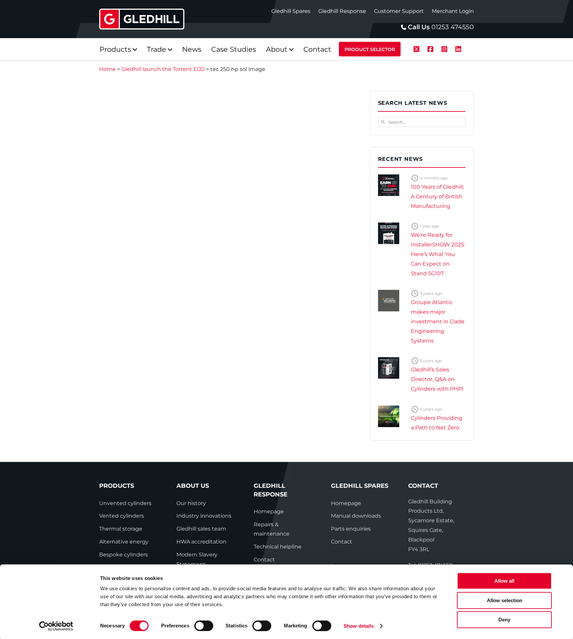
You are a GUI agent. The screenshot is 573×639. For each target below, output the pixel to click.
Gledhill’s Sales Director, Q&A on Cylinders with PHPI (437, 379)
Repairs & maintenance (271, 529)
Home (107, 69)
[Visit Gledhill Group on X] (417, 48)
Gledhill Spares (290, 11)
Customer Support (399, 11)
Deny (504, 619)
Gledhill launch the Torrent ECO (163, 69)
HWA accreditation (201, 542)
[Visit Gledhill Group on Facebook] (431, 48)
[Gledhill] (141, 19)
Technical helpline (277, 546)
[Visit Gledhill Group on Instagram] (445, 48)
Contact (264, 559)
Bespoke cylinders (123, 554)
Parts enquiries (351, 529)
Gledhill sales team (201, 529)
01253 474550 (452, 27)
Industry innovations (203, 516)
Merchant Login (453, 11)
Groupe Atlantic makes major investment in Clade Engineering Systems (438, 321)
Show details (359, 626)
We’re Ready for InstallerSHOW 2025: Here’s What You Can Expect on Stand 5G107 (438, 254)
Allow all (504, 581)
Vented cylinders (121, 516)
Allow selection (504, 600)
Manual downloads (356, 516)
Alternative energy (124, 542)
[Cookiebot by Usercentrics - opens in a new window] (56, 626)
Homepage (269, 511)
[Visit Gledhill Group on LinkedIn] (458, 48)
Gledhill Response (342, 11)
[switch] (203, 625)
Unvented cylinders (125, 503)
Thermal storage (120, 529)
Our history (191, 503)
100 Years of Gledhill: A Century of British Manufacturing (437, 196)
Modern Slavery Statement (197, 559)
